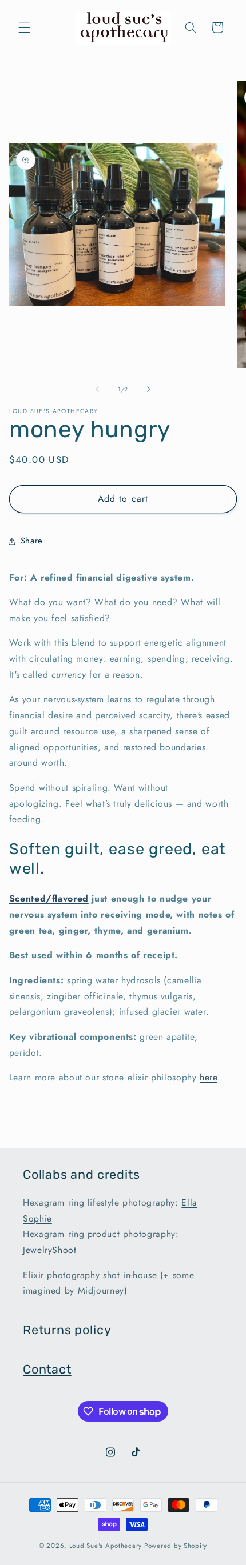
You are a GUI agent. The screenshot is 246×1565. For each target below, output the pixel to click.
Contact (47, 1369)
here (208, 1077)
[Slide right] (148, 389)
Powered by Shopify (175, 1545)
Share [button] (32, 540)
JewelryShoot (50, 1249)
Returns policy (67, 1330)
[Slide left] (97, 389)
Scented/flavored (49, 898)
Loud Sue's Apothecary (105, 1545)
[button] (24, 27)
